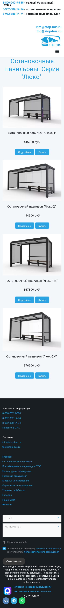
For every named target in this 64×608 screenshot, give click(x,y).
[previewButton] (24, 152)
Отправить (14, 561)
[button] (42, 152)
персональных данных (48, 548)
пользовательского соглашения (41, 551)
